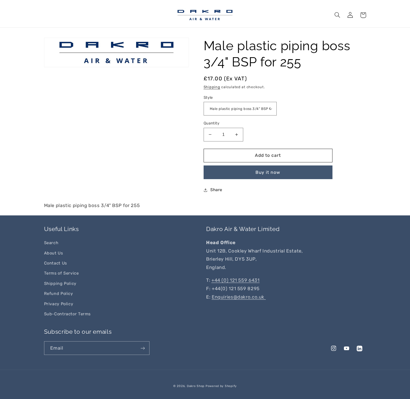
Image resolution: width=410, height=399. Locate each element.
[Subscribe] (142, 348)
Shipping (212, 87)
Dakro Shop (195, 386)
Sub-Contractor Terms (67, 313)
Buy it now (268, 172)
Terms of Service (61, 273)
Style (208, 97)
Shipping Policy (60, 283)
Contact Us (55, 263)
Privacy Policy (58, 303)
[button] (337, 15)
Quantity (212, 123)
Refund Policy (58, 293)
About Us (53, 253)
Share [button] (216, 189)
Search (51, 242)
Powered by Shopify (221, 386)
